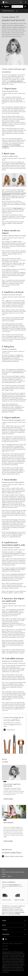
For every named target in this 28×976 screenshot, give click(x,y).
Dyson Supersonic (15, 553)
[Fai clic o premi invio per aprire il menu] (2, 6)
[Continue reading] (14, 812)
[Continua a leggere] (14, 772)
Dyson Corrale (15, 356)
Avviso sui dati (5, 946)
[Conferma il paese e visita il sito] (25, 2)
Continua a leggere (8, 798)
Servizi (4, 925)
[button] (14, 180)
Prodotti (4, 920)
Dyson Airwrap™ (19, 163)
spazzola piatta (14, 611)
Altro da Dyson (5, 934)
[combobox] (12, 2)
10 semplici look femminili (8, 10)
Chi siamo (4, 929)
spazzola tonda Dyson (18, 574)
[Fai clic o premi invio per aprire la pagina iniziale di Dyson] (6, 7)
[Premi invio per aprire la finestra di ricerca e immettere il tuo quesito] (17, 6)
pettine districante (17, 372)
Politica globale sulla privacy (7, 943)
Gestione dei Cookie (18, 943)
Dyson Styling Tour (9, 822)
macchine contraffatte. (14, 914)
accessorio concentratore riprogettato (14, 568)
